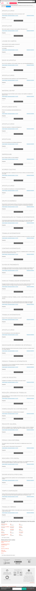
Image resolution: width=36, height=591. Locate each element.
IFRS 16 (20, 534)
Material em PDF (8, 90)
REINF (2, 529)
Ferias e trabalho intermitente (14, 361)
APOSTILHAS (6, 139)
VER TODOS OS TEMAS (5, 537)
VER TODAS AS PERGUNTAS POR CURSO (8, 555)
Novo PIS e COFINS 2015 (5, 548)
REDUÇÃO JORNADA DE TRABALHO (14, 392)
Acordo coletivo (9, 169)
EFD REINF (2, 546)
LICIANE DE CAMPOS (9, 41)
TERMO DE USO (4, 586)
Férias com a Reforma (10, 440)
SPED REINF (12, 529)
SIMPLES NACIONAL (4, 524)
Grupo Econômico (9, 201)
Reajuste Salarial (9, 424)
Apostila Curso (8, 124)
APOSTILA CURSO (8, 75)
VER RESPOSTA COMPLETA (18, 20)
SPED (20, 529)
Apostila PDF (7, 26)
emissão (20, 526)
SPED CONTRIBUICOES (4, 534)
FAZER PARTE (8, 6)
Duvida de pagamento (10, 264)
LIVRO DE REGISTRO (9, 377)
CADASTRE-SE (32, 582)
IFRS (11, 534)
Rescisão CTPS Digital (10, 458)
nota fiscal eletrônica (5, 526)
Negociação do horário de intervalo (17, 345)
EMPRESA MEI (7, 154)
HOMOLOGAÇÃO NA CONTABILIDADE (14, 409)
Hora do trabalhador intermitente (16, 281)
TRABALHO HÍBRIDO (9, 507)
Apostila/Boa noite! (9, 107)
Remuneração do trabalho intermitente (18, 217)
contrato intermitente (11, 248)
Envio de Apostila (9, 60)
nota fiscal (12, 526)
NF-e (19, 524)
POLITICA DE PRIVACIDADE (12, 586)
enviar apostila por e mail (12, 474)
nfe (10, 524)
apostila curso (8, 11)
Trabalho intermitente (11, 233)
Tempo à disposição (9, 491)
